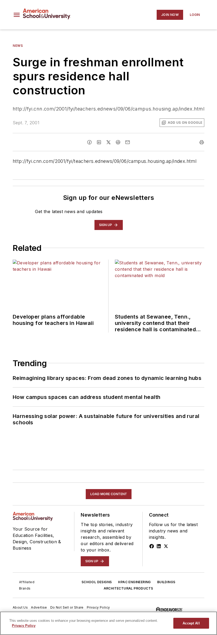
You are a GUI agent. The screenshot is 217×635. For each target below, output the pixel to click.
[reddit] (118, 142)
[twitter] (108, 142)
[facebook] (89, 142)
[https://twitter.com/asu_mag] (166, 546)
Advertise (39, 607)
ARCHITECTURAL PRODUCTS (128, 588)
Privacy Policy (98, 607)
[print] (201, 142)
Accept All (191, 623)
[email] (127, 142)
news (18, 46)
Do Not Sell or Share (67, 607)
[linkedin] (99, 142)
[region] (108, 623)
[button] (17, 15)
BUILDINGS (166, 582)
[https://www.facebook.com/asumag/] (151, 546)
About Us (20, 607)
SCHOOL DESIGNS (97, 582)
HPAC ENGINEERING (134, 582)
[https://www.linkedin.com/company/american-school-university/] (158, 546)
